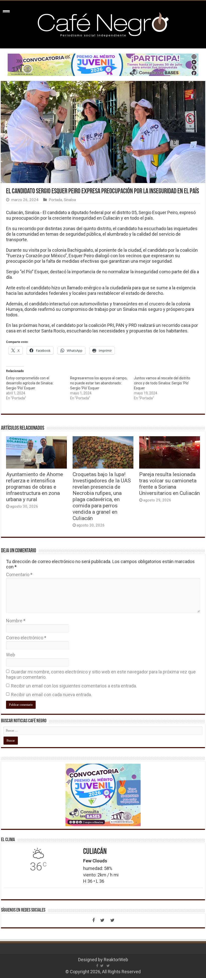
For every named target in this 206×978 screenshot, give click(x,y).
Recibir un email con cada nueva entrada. (51, 694)
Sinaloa (70, 200)
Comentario (19, 574)
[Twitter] (102, 920)
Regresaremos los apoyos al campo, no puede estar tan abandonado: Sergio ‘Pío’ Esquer (98, 383)
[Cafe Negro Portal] (103, 24)
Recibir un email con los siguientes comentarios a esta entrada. (74, 685)
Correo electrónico (26, 637)
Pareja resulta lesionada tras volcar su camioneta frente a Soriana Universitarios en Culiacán (169, 483)
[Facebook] (93, 920)
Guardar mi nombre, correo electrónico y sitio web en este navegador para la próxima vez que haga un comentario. (101, 674)
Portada (55, 200)
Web (10, 654)
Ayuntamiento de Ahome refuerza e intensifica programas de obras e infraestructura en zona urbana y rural (34, 486)
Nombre (15, 620)
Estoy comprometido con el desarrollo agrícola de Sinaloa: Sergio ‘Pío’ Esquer (29, 383)
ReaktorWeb (116, 959)
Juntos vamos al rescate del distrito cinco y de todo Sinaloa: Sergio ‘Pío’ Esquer (162, 383)
